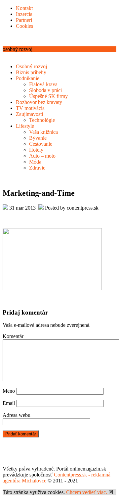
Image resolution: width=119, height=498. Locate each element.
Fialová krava (43, 84)
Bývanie (38, 138)
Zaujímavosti (29, 114)
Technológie (42, 120)
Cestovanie (40, 144)
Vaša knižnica (43, 132)
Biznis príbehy (31, 72)
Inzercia (24, 14)
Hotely (36, 150)
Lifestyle (25, 126)
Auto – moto (42, 156)
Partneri (24, 20)
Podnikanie (27, 78)
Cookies (24, 26)
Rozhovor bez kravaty (39, 102)
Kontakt (24, 8)
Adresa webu (16, 415)
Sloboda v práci (45, 90)
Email (9, 403)
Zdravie (37, 168)
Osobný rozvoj (31, 66)
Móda (35, 162)
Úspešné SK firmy (48, 96)
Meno (9, 391)
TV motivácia (30, 108)
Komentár (13, 336)
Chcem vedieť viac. (86, 492)
